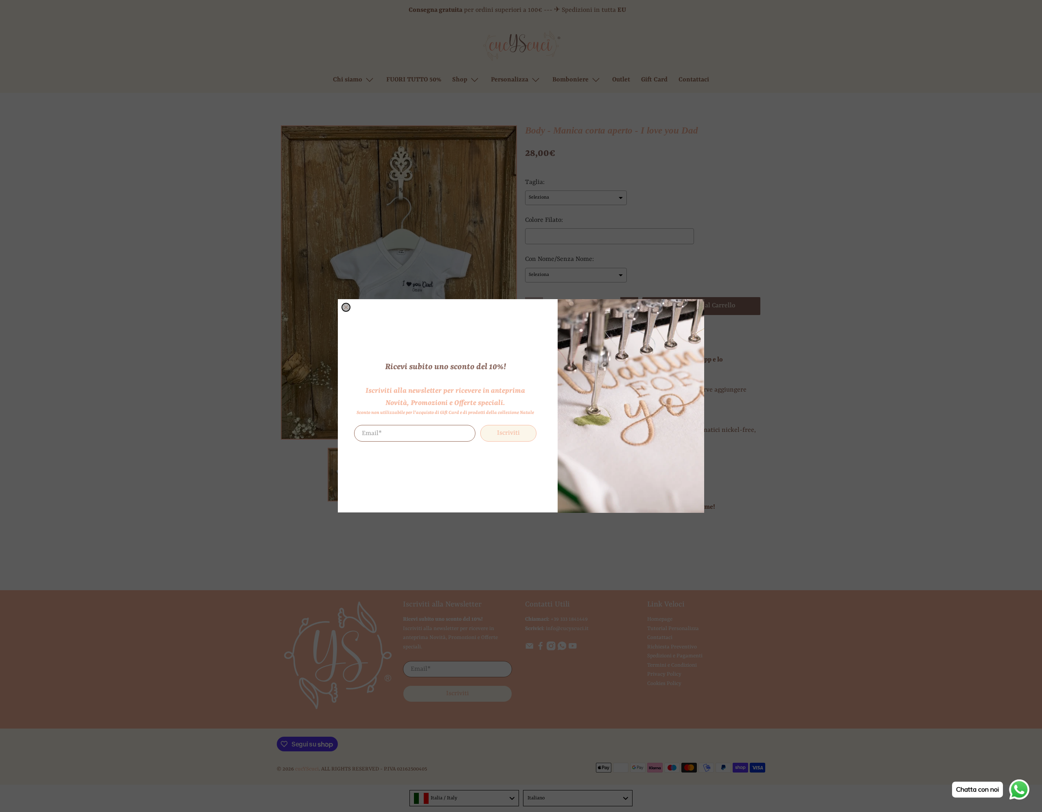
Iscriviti (508, 433)
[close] (346, 307)
